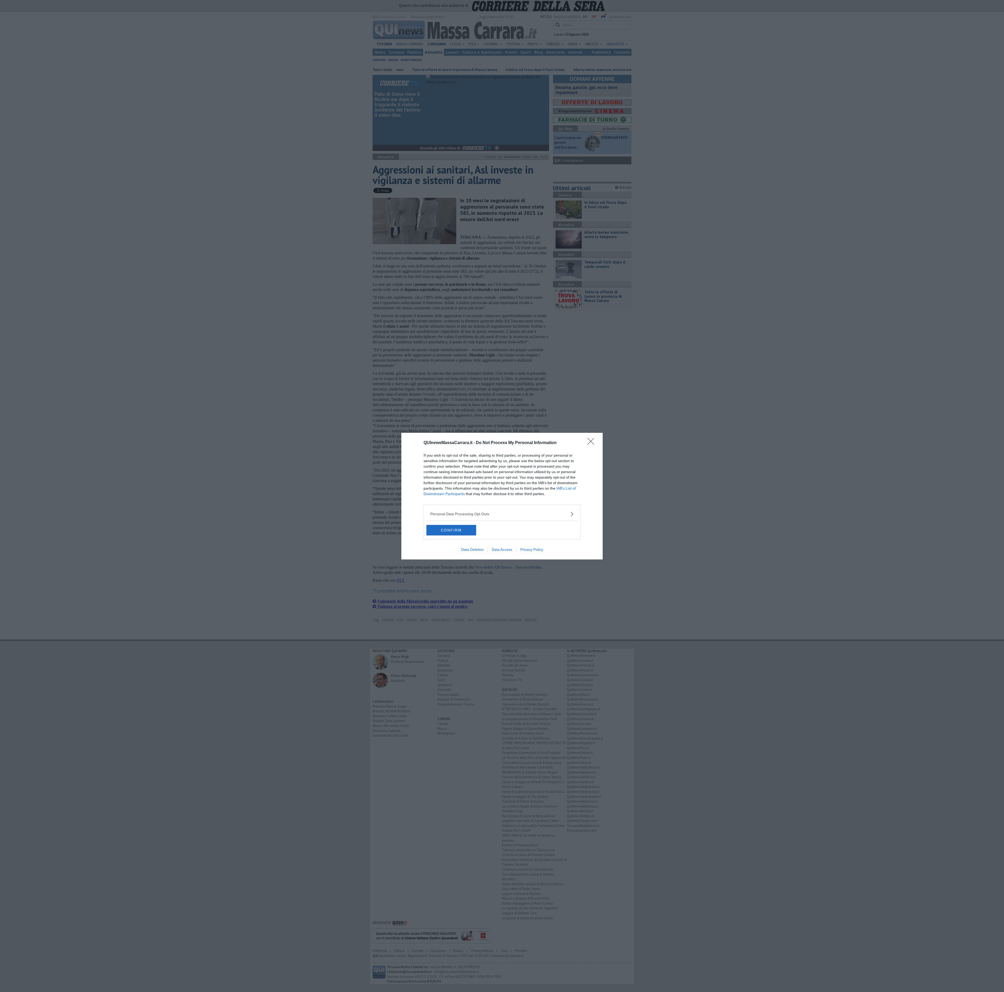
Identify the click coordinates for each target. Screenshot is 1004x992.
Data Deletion (472, 549)
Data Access (502, 549)
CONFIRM (451, 530)
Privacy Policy (531, 549)
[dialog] (502, 496)
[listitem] (502, 514)
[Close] (592, 443)
